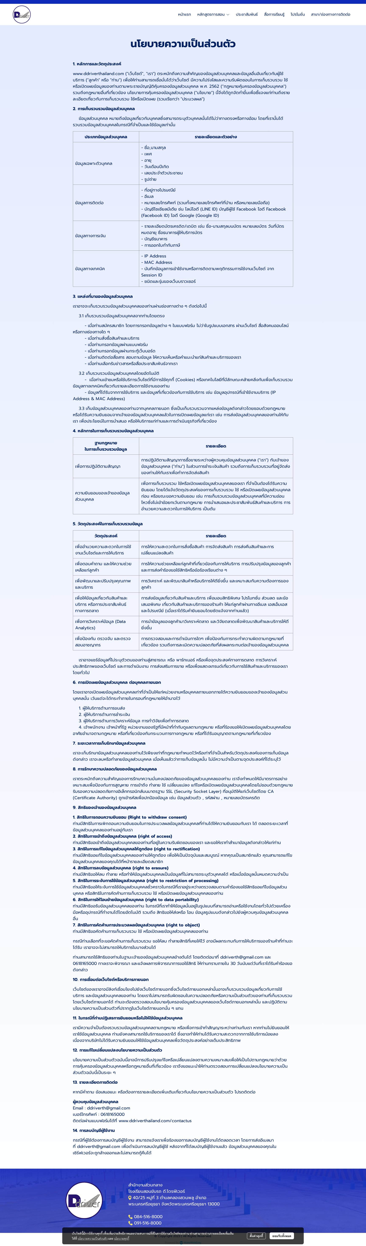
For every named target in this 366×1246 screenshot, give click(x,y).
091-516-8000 (147, 1223)
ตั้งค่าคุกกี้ (256, 1236)
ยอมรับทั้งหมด (281, 1236)
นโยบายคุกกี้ (121, 1238)
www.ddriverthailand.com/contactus (155, 1120)
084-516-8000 (148, 1216)
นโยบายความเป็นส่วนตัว (93, 1238)
